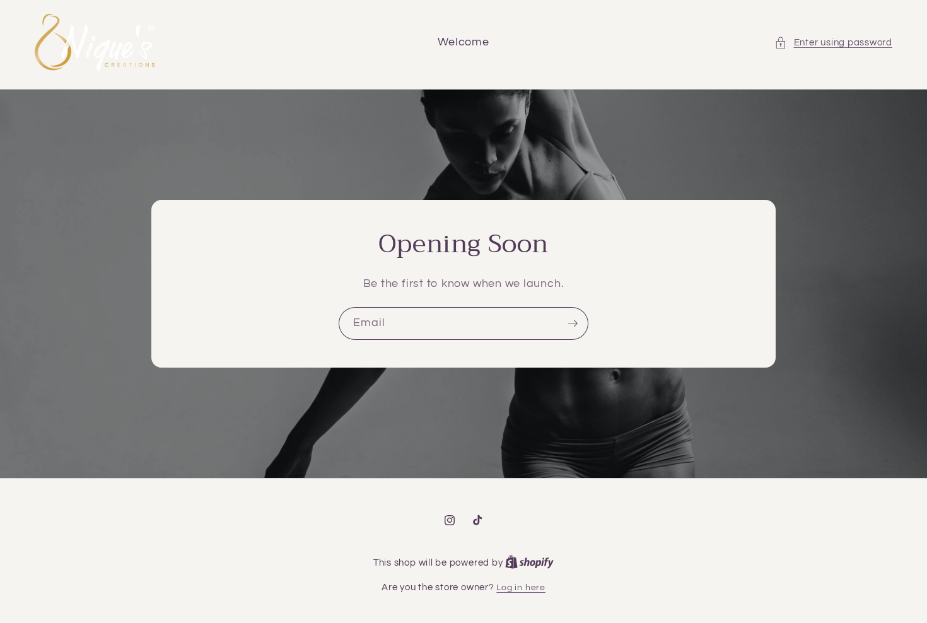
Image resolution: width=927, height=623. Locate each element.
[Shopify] (529, 563)
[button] (833, 42)
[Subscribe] (572, 323)
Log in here (520, 587)
